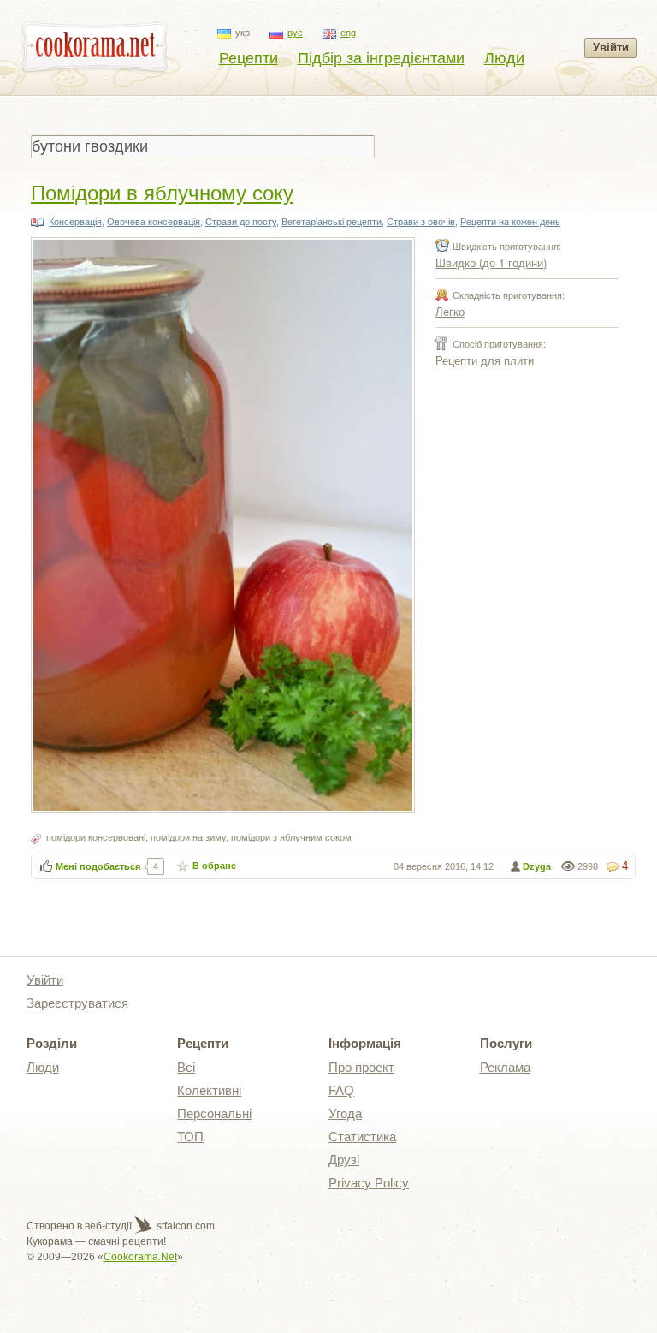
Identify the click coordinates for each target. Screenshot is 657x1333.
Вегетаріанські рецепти (331, 222)
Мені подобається (98, 866)
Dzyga (537, 866)
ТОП (190, 1136)
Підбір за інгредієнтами (381, 58)
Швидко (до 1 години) (491, 262)
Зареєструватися (77, 1003)
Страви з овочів (421, 222)
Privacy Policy (368, 1182)
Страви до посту (240, 222)
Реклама (505, 1067)
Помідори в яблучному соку (162, 191)
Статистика (362, 1136)
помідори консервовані (95, 837)
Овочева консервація (153, 222)
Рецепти (248, 58)
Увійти (611, 47)
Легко (450, 311)
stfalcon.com (184, 1226)
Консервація (75, 222)
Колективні (209, 1090)
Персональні (214, 1113)
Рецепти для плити (484, 360)
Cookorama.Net (140, 1257)
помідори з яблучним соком (291, 837)
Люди (504, 58)
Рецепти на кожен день (510, 222)
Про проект (361, 1067)
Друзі (343, 1159)
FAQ (341, 1090)
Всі (186, 1067)
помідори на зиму (188, 837)
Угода (345, 1113)
